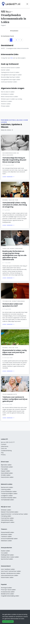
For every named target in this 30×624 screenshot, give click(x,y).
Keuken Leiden (5, 551)
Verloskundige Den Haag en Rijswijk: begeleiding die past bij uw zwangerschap (14, 160)
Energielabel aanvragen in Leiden (11, 75)
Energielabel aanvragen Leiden (10, 79)
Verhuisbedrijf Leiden (7, 500)
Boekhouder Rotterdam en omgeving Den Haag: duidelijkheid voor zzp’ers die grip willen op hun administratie (14, 255)
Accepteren (8, 621)
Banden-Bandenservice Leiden (10, 573)
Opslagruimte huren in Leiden (10, 72)
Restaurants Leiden (7, 487)
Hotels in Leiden (6, 104)
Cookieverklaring (6, 451)
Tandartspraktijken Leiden (9, 493)
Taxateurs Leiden (6, 536)
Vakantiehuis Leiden (7, 520)
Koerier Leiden (5, 70)
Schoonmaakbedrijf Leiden (9, 539)
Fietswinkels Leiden (7, 467)
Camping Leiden (6, 516)
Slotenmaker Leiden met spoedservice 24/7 (12, 305)
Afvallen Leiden (5, 475)
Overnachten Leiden (7, 518)
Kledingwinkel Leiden (7, 555)
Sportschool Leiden (7, 559)
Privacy (3, 455)
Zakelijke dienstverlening (12, 248)
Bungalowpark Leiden (7, 522)
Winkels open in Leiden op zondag (11, 99)
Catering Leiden (6, 489)
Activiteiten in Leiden (7, 94)
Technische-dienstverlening (13, 301)
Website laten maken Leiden (10, 557)
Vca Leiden (4, 553)
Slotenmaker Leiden (7, 577)
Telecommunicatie (9, 394)
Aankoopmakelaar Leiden (9, 82)
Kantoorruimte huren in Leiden (10, 68)
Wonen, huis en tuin (10, 200)
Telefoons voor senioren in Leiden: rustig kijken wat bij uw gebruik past (14, 399)
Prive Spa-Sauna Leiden (8, 590)
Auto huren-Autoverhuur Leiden (11, 571)
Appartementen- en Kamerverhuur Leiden (14, 514)
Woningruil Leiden (6, 588)
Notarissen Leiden (6, 534)
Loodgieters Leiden (7, 496)
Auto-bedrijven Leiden (8, 569)
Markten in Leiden (6, 101)
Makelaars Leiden (6, 541)
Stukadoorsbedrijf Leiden (8, 498)
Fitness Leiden (5, 106)
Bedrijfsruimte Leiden (7, 594)
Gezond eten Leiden (7, 477)
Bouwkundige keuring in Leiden (10, 77)
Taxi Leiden (4, 469)
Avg (2, 453)
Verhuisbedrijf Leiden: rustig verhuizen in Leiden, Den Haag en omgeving (14, 205)
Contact (3, 444)
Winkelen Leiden (6, 510)
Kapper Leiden (5, 471)
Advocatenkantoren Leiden (9, 575)
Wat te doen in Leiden (7, 92)
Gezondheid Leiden (7, 473)
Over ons (4, 448)
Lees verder (8, 176)
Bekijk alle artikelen (6, 130)
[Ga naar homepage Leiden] (10, 4)
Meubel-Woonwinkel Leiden (9, 512)
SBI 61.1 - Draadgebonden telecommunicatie (15, 48)
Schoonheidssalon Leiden (9, 491)
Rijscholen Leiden (6, 465)
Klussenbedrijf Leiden (7, 532)
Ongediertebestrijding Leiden (10, 596)
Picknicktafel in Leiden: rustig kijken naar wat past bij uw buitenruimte (14, 352)
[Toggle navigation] (27, 4)
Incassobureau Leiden (8, 592)
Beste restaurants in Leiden (9, 97)
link (12, 58)
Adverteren (4, 446)
